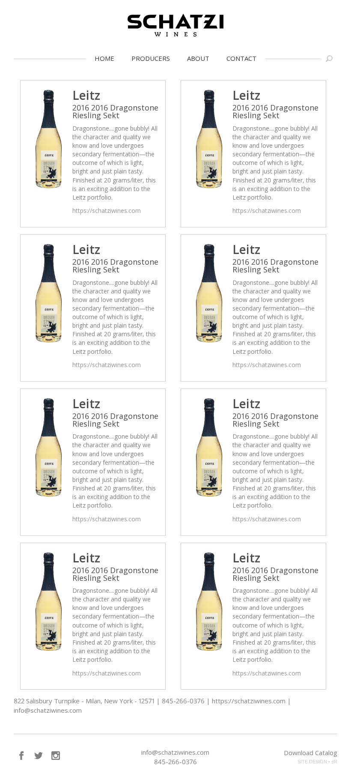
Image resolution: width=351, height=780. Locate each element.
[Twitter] (38, 755)
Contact (241, 58)
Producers (150, 58)
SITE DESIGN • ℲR (317, 761)
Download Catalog (310, 752)
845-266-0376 (175, 761)
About (198, 58)
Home (104, 58)
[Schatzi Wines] (175, 25)
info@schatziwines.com (175, 752)
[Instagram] (55, 755)
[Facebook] (21, 755)
